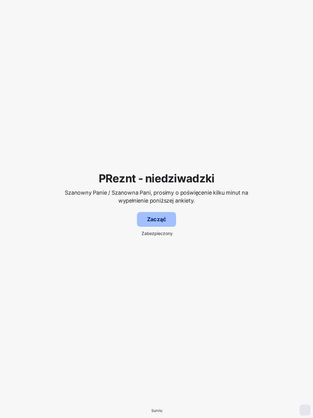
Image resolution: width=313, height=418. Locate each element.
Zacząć (156, 219)
